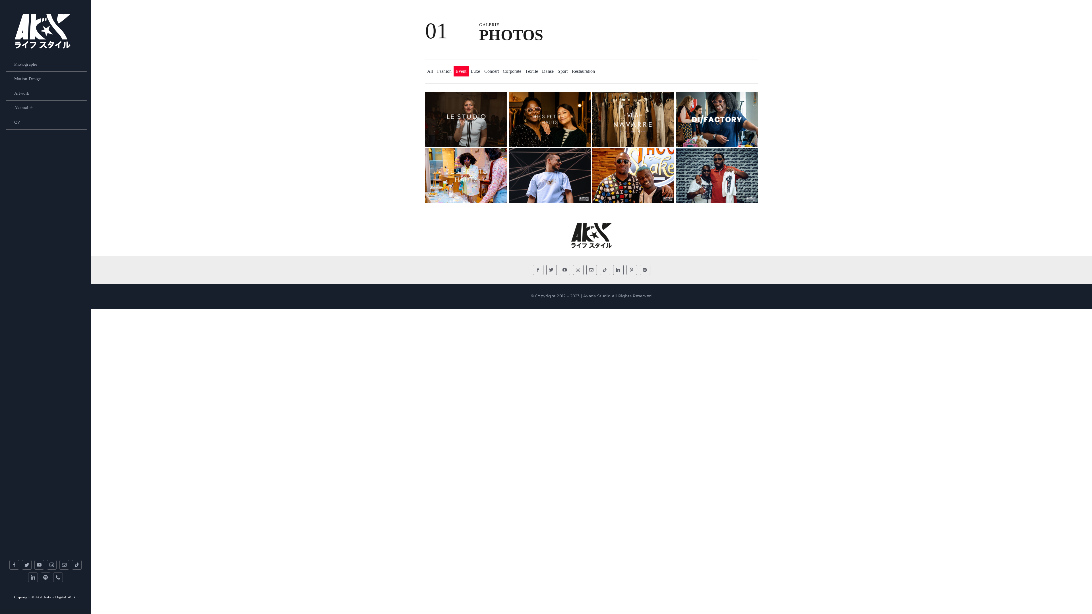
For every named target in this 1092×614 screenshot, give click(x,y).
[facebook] (14, 565)
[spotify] (45, 577)
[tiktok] (77, 565)
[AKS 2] (591, 223)
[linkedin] (33, 577)
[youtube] (39, 565)
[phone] (58, 577)
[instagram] (52, 565)
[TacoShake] (633, 152)
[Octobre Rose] (633, 96)
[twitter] (27, 565)
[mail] (64, 565)
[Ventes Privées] (550, 96)
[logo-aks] (42, 16)
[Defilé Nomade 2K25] (466, 96)
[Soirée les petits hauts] (466, 152)
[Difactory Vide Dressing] (717, 96)
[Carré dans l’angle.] (717, 152)
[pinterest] (631, 270)
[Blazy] (550, 152)
